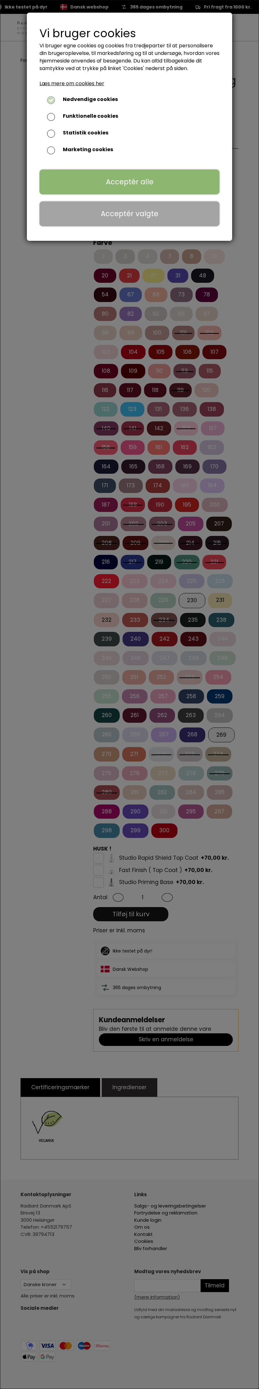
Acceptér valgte (129, 214)
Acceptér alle (130, 182)
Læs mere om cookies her (71, 83)
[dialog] (129, 694)
